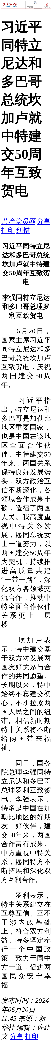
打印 (8, 230)
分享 (43, 221)
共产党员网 (18, 221)
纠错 (23, 230)
